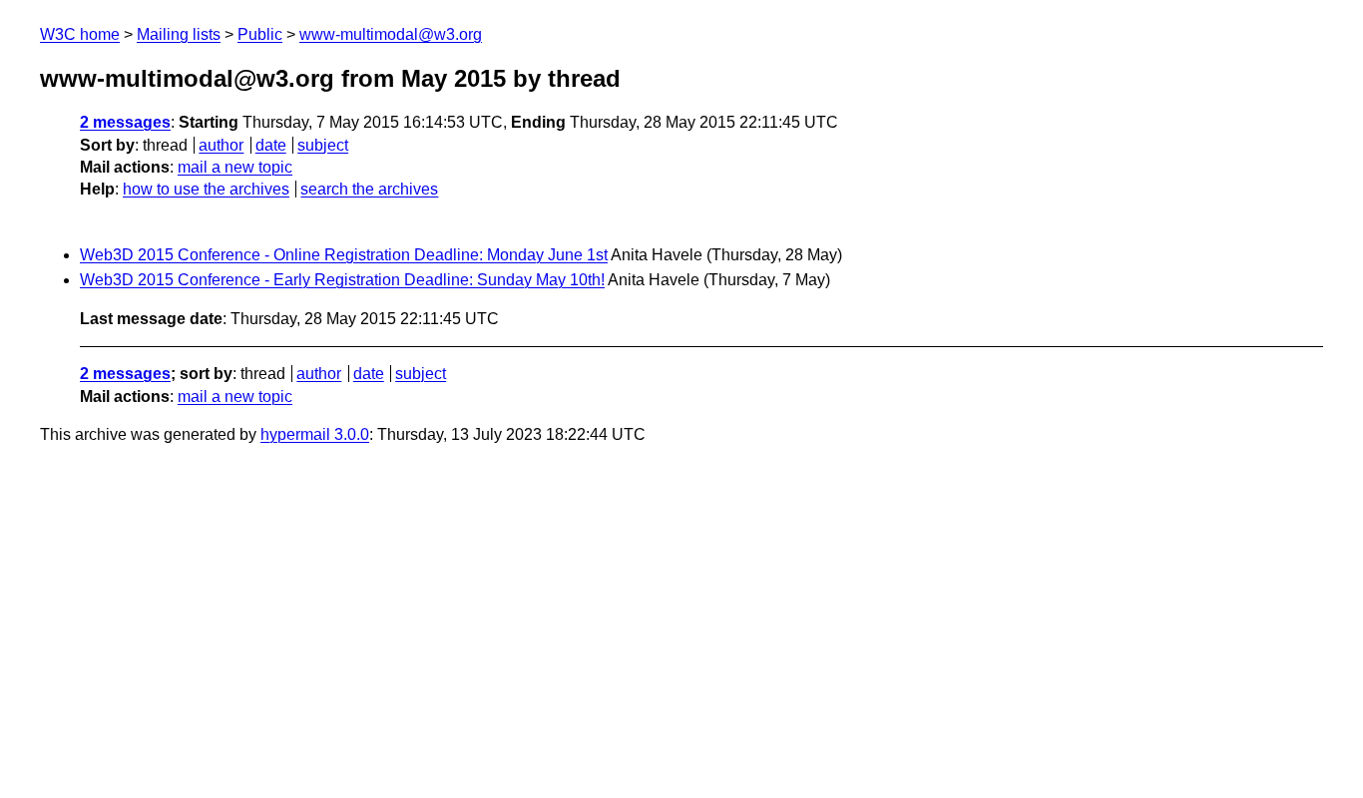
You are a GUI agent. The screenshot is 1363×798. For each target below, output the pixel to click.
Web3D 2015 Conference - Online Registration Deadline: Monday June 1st (344, 254)
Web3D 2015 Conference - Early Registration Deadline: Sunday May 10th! (342, 279)
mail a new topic (235, 167)
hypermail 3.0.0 (314, 434)
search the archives (369, 189)
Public (259, 34)
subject (322, 145)
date (270, 145)
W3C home (80, 34)
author (221, 145)
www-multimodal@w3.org (390, 34)
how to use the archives (206, 189)
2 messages (125, 122)
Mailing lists (179, 34)
